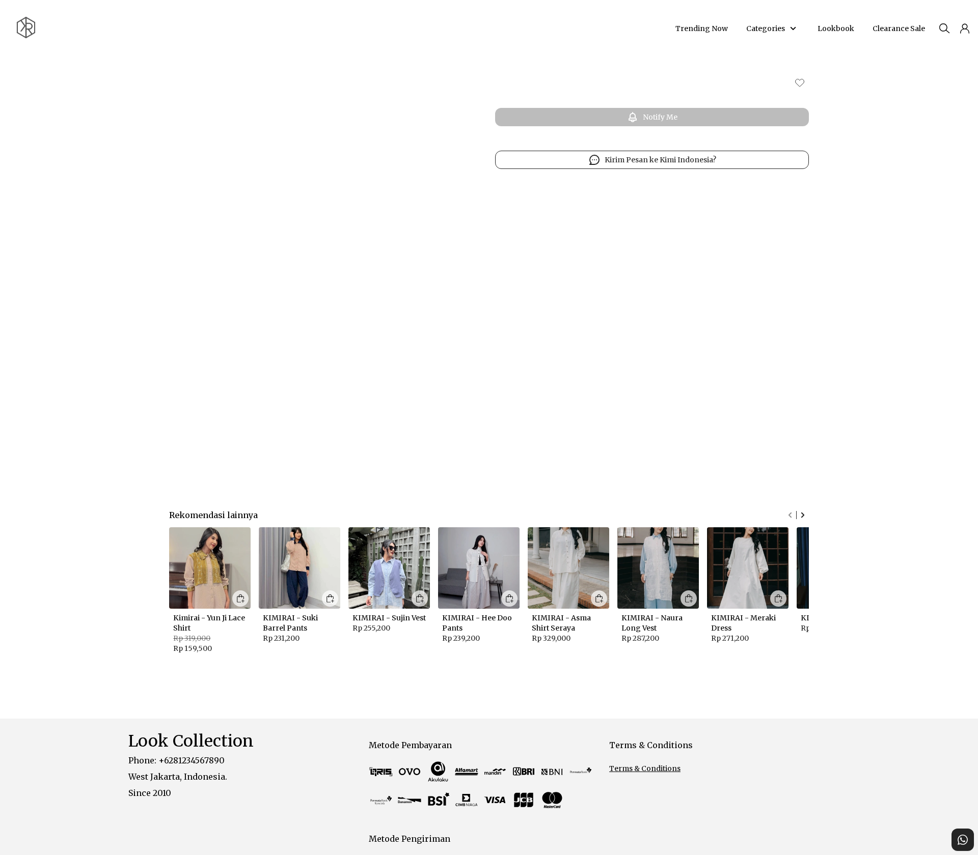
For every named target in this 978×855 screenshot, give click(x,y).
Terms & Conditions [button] (645, 768)
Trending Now (701, 28)
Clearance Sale (898, 28)
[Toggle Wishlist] (800, 82)
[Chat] (963, 840)
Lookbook (836, 28)
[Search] (944, 28)
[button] (965, 28)
